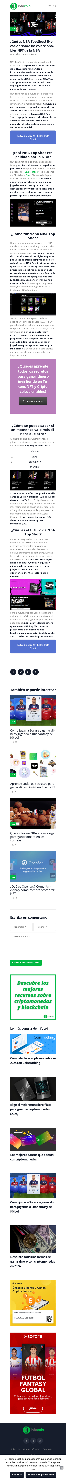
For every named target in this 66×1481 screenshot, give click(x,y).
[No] (61, 1468)
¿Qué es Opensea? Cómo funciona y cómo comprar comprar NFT (32, 890)
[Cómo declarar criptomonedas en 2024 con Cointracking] (33, 1035)
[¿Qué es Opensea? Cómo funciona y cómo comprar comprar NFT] (33, 852)
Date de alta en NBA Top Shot (33, 137)
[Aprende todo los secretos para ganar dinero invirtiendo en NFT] (33, 749)
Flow (28, 175)
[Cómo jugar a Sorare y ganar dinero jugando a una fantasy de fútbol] (33, 696)
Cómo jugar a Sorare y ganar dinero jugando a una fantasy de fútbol (32, 734)
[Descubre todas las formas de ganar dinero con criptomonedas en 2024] (33, 1226)
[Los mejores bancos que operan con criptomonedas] (33, 1129)
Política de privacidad (41, 1474)
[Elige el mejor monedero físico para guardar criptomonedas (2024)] (33, 1078)
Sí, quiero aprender (33, 401)
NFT (13, 721)
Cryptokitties (31, 171)
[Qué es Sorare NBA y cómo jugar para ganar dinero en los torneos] (33, 799)
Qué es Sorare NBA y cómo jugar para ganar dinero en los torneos (33, 836)
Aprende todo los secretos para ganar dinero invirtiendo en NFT (32, 785)
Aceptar (17, 1474)
